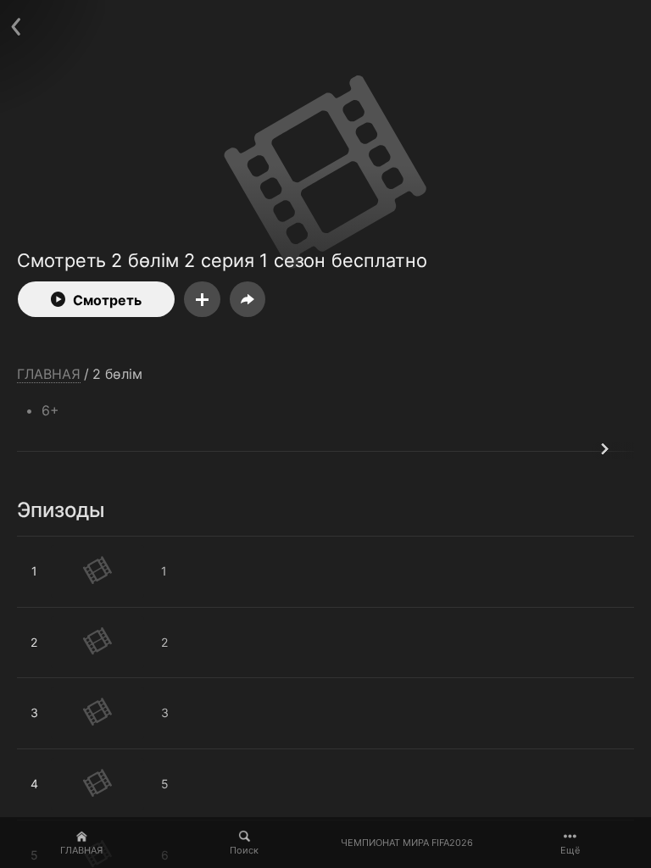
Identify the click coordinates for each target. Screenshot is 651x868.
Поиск (244, 850)
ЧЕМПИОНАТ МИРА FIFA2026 (407, 843)
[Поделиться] (247, 299)
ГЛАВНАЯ (81, 850)
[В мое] (202, 299)
